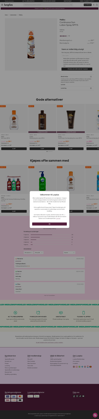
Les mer (58, 218)
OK (49, 224)
